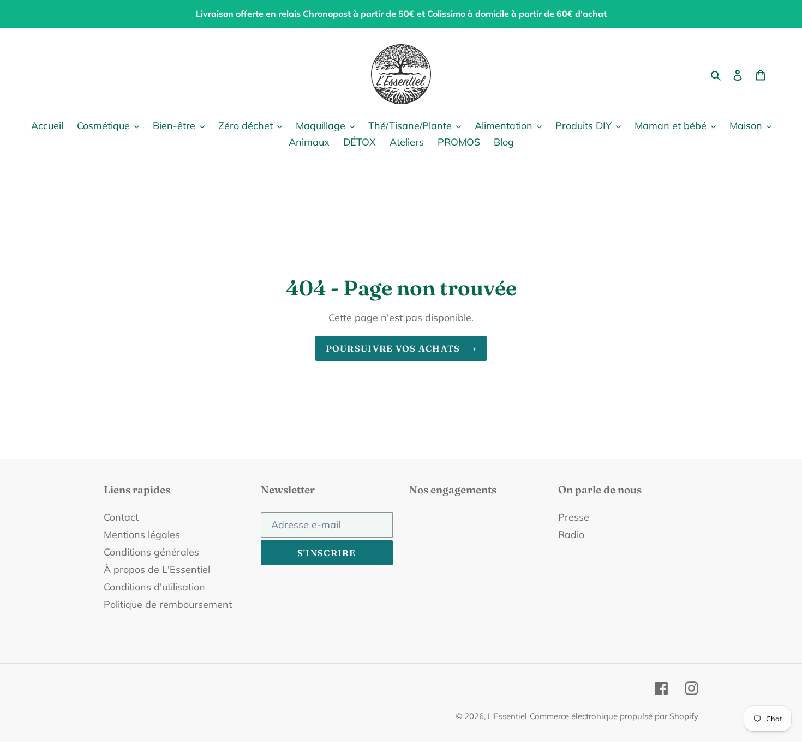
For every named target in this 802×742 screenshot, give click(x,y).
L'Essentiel (507, 716)
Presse (573, 517)
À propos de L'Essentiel (157, 569)
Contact (121, 517)
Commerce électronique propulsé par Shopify (614, 716)
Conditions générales (151, 552)
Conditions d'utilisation (154, 587)
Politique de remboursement (168, 604)
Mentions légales (142, 534)
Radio (571, 534)
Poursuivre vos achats (393, 348)
